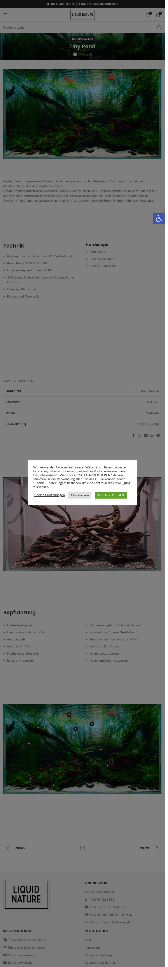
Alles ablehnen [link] (80, 495)
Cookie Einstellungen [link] (49, 495)
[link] (159, 218)
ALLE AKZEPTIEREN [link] (110, 495)
